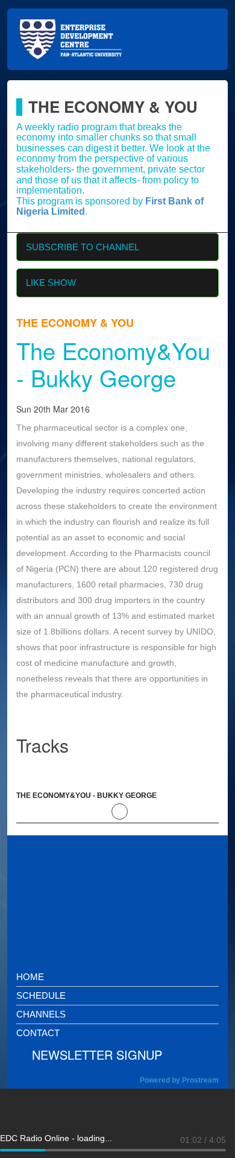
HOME (30, 977)
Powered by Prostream (179, 1080)
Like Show (51, 282)
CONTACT (38, 1033)
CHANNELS (41, 1014)
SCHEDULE (41, 995)
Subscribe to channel (82, 247)
